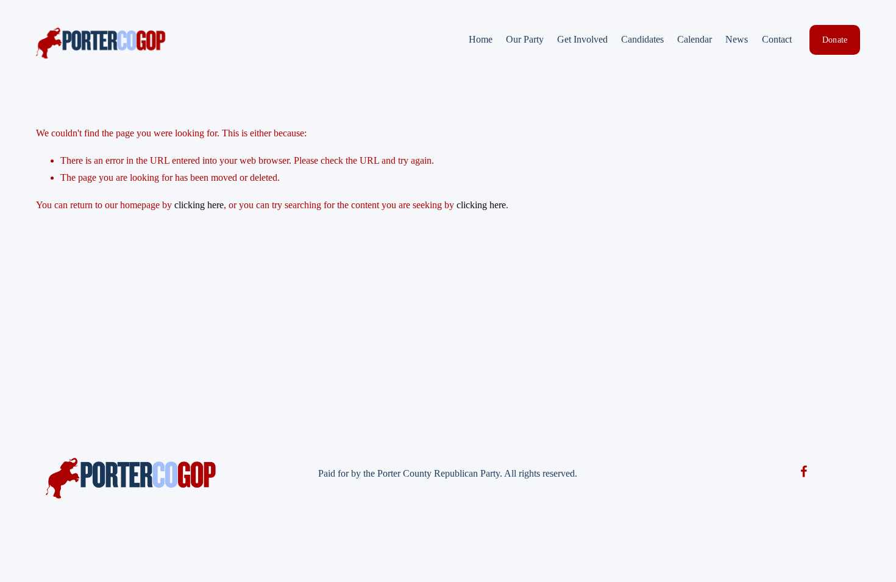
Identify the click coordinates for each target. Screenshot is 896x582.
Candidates (642, 39)
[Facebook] (804, 471)
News (736, 39)
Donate (835, 39)
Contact (777, 39)
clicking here (199, 205)
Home (480, 39)
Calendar (694, 39)
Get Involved (582, 39)
